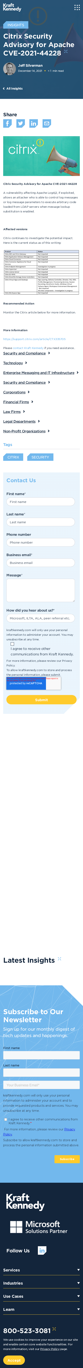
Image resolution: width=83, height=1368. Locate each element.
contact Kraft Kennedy (28, 348)
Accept (14, 1360)
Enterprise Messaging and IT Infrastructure (38, 372)
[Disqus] (41, 779)
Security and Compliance (24, 353)
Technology (13, 363)
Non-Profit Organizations (24, 431)
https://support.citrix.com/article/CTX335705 (34, 339)
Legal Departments (19, 421)
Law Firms (12, 411)
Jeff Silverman (30, 65)
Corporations (14, 392)
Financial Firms (16, 402)
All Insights (14, 88)
